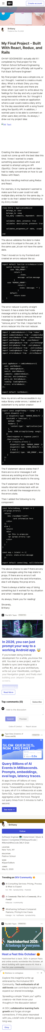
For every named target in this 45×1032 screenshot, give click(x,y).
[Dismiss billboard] (41, 973)
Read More (8, 692)
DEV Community (23, 877)
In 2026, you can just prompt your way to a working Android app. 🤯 (21, 646)
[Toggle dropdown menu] (41, 615)
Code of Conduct (15, 726)
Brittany (11, 28)
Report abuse (31, 726)
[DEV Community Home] (10, 3)
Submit (10, 719)
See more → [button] (9, 809)
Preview (23, 719)
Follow (22, 831)
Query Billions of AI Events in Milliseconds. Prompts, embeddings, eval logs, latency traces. (21, 770)
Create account (35, 3)
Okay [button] (6, 1027)
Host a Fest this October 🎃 (21, 954)
